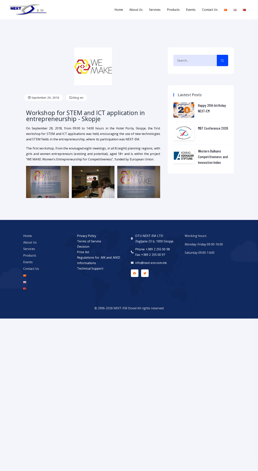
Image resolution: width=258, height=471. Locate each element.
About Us (136, 10)
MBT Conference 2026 (213, 128)
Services (155, 10)
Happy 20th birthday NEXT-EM (212, 108)
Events (190, 10)
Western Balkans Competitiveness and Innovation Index (213, 157)
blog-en (77, 97)
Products (173, 10)
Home (118, 10)
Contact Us (210, 10)
